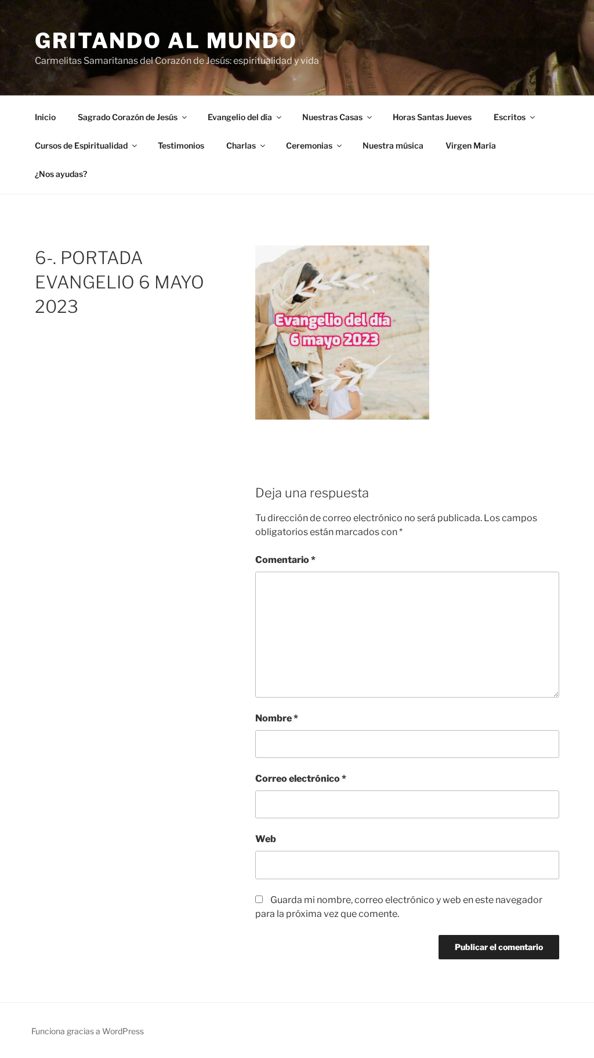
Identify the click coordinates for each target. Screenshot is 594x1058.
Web (265, 838)
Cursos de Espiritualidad (81, 145)
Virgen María (471, 145)
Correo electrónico (300, 778)
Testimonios (181, 145)
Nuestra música (393, 145)
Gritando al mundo (166, 40)
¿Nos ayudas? (61, 174)
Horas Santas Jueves (432, 117)
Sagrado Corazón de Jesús (128, 117)
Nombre (276, 718)
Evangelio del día (240, 117)
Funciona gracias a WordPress (87, 1031)
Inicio (45, 117)
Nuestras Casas (332, 117)
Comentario (285, 559)
